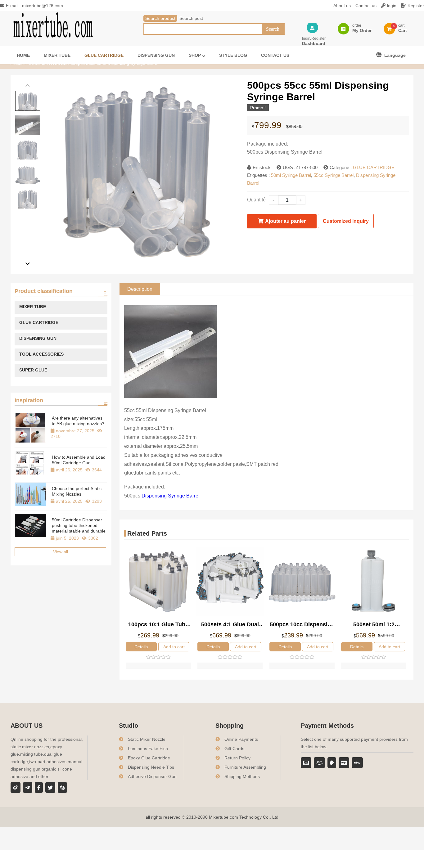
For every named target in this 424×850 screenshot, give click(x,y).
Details (141, 646)
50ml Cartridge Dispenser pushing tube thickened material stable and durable (79, 525)
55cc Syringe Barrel (333, 175)
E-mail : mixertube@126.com (34, 5)
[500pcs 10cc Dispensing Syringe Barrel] (302, 582)
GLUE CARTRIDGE (374, 167)
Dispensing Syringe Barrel (171, 495)
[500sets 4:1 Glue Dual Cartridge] (230, 582)
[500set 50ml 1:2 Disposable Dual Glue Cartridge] (374, 582)
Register (416, 5)
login (391, 5)
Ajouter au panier (285, 221)
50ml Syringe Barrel (291, 175)
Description (139, 289)
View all (60, 551)
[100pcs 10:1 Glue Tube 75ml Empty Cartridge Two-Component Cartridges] (158, 582)
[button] (27, 85)
